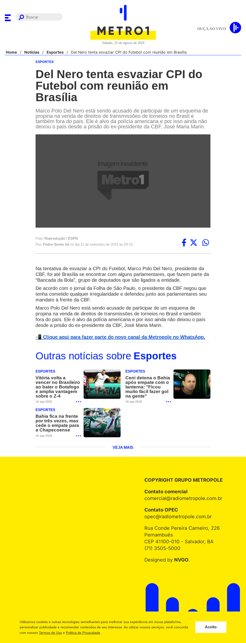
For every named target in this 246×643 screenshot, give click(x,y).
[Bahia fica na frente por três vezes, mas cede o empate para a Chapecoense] (102, 417)
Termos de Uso (50, 632)
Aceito (211, 627)
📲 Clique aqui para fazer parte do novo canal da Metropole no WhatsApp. (118, 331)
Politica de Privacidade (83, 632)
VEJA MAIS (123, 442)
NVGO (180, 554)
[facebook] (184, 237)
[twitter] (193, 237)
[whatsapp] (205, 237)
